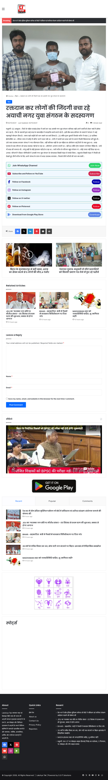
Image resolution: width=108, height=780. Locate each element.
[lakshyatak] (21, 9)
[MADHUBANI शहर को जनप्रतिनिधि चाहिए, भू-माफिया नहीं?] (87, 300)
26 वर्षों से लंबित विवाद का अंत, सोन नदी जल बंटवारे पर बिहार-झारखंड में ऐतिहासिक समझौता (62, 546)
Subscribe (95, 173)
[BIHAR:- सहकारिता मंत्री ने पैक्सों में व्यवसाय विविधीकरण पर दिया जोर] (54, 300)
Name (9, 376)
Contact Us (34, 721)
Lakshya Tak (41, 775)
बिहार (16, 96)
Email (9, 388)
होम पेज (31, 712)
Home (10, 96)
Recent (18, 501)
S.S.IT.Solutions (64, 775)
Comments (87, 501)
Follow (96, 182)
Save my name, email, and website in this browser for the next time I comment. (41, 399)
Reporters (33, 729)
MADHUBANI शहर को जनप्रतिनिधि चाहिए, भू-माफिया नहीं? (86, 314)
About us (32, 717)
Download (94, 214)
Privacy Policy (35, 725)
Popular (52, 501)
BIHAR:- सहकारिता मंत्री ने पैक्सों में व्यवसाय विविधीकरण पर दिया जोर (53, 314)
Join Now (95, 165)
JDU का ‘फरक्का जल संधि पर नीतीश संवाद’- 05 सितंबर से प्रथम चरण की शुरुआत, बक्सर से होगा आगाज (45, 21)
